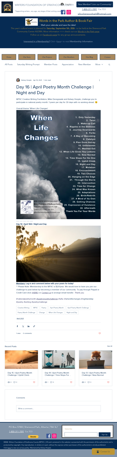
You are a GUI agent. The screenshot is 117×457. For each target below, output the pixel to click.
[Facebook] (63, 12)
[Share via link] (34, 326)
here (59, 41)
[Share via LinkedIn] (28, 326)
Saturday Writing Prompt (28, 64)
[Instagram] (68, 12)
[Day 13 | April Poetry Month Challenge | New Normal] (95, 359)
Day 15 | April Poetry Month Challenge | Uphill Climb (20, 374)
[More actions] (99, 80)
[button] (109, 64)
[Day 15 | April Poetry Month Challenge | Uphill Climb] (21, 359)
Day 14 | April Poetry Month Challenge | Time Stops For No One (58, 374)
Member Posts (50, 64)
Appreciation (68, 64)
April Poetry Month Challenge (78, 308)
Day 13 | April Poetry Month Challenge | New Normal (94, 374)
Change (42, 312)
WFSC (35, 308)
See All (109, 346)
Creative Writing (23, 308)
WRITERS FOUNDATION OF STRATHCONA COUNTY (44, 5)
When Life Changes (56, 312)
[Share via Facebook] (17, 326)
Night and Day (72, 312)
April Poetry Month (57, 308)
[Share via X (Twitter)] (23, 326)
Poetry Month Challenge (26, 312)
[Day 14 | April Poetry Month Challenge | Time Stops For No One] (58, 359)
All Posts (9, 64)
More (97, 64)
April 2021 (20, 318)
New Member (84, 64)
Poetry (44, 308)
